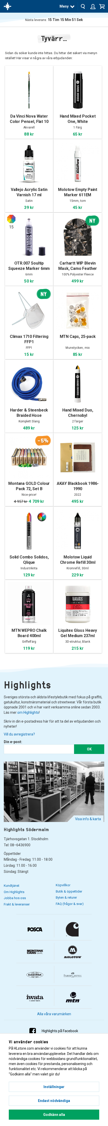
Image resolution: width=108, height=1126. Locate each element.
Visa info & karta (88, 819)
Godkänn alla (54, 1115)
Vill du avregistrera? (19, 734)
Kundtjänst (11, 885)
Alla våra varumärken (54, 1014)
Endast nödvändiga (54, 1101)
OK (89, 749)
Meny (64, 6)
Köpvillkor (63, 885)
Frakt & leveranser (17, 904)
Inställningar (54, 1087)
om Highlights (28, 712)
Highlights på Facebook (60, 1031)
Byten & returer (66, 897)
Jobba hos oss (15, 898)
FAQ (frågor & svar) (70, 904)
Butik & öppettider (69, 891)
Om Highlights (14, 892)
